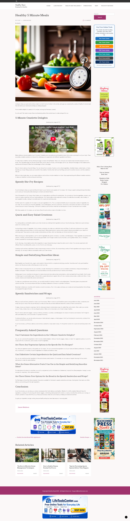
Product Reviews (107, 5)
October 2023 (98, 344)
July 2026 (96, 300)
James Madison (27, 20)
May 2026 (96, 307)
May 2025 (96, 316)
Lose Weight (58, 5)
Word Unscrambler (104, 58)
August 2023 (97, 347)
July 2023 (96, 351)
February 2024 (98, 335)
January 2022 (97, 354)
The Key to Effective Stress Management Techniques (26, 467)
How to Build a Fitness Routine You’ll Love (50, 467)
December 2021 (98, 357)
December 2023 (98, 338)
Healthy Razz (20, 4)
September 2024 (98, 329)
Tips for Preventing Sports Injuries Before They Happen (78, 467)
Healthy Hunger (84, 437)
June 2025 (97, 313)
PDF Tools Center (104, 50)
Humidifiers (88, 5)
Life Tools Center (104, 62)
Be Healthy (18, 23)
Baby (96, 5)
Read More (20, 473)
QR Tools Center (104, 46)
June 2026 (97, 303)
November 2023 (98, 341)
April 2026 (97, 310)
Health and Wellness (72, 5)
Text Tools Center (104, 38)
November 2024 (98, 322)
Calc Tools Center (104, 42)
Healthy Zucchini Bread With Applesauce (28, 437)
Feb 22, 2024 (20, 470)
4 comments (88, 20)
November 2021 (98, 360)
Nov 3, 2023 (17, 20)
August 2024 (97, 332)
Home (48, 5)
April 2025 (97, 319)
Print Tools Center (104, 54)
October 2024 (98, 325)
